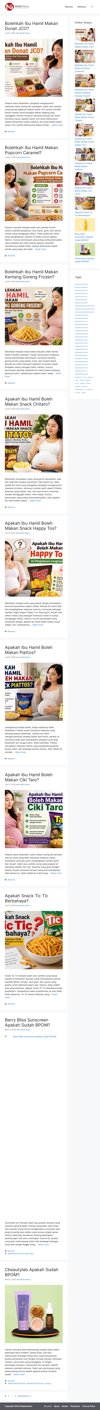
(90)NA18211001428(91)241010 (85, 309)
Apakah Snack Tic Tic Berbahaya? (26, 898)
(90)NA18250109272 (81, 355)
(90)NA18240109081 (81, 337)
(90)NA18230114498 (81, 324)
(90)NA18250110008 (81, 358)
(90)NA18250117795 (81, 365)
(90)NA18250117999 (81, 368)
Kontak (65, 1406)
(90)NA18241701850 (81, 343)
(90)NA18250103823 (81, 352)
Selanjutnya (24, 1396)
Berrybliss (30, 1254)
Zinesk (83, 392)
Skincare (69, 7)
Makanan (82, 7)
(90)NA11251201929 (81, 303)
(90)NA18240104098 (81, 331)
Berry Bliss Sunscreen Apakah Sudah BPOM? (27, 1022)
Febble (82, 380)
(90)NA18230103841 (81, 315)
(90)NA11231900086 (81, 284)
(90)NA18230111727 (81, 321)
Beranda (47, 1406)
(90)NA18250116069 (81, 361)
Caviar (84, 377)
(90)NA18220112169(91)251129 (84, 312)
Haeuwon (88, 380)
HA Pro (77, 383)
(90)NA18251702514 (16, 1254)
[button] (91, 6)
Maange (82, 383)
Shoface (84, 386)
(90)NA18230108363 (81, 318)
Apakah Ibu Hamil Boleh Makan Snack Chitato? (29, 401)
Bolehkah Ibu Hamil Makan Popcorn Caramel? (31, 150)
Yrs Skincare (89, 389)
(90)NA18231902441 (81, 327)
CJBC (76, 380)
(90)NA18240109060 (81, 334)
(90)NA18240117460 (81, 340)
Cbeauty (47, 1383)
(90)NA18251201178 (34, 1383)
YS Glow (77, 392)
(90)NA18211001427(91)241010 (84, 306)
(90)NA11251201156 (81, 297)
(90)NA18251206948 (81, 374)
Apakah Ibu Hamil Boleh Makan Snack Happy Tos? (30, 526)
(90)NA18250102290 (16, 1383)
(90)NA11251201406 (81, 300)
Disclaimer (75, 1406)
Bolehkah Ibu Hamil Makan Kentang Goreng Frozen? (31, 274)
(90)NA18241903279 (81, 346)
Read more (57, 125)
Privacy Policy (88, 1406)
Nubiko (88, 383)
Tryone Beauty (79, 389)
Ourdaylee (78, 386)
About (56, 1406)
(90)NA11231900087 (81, 287)
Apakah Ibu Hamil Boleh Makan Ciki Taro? (29, 777)
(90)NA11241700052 (81, 293)
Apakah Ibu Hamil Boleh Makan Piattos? (29, 650)
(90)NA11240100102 (81, 290)
